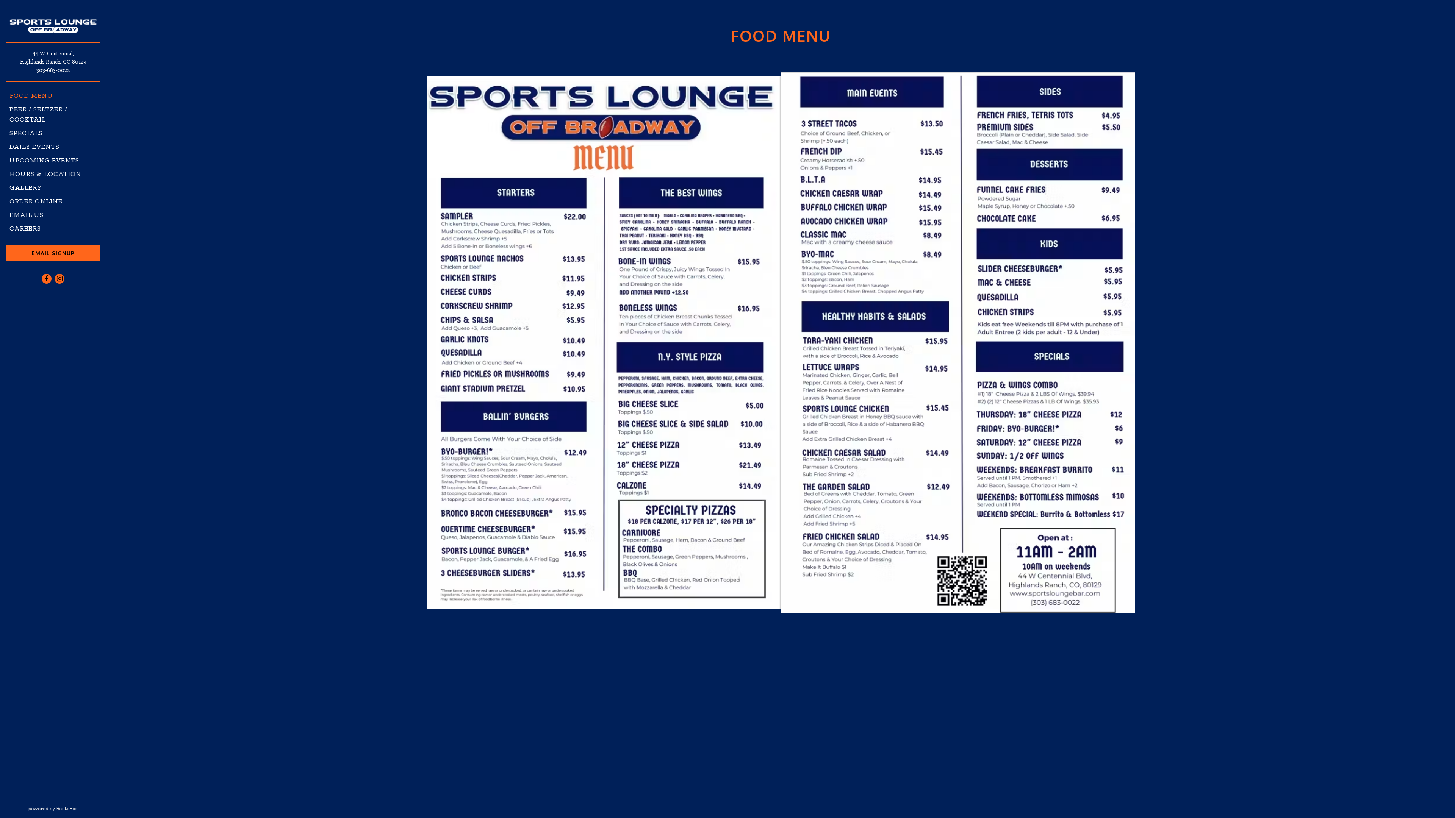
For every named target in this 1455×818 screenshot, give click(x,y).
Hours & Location (45, 174)
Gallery (25, 187)
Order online (37, 201)
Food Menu (31, 95)
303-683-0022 (53, 70)
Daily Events (34, 146)
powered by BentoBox (67, 808)
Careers (25, 228)
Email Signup (53, 253)
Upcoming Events (44, 160)
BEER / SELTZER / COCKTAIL (38, 114)
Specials (26, 133)
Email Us (26, 215)
